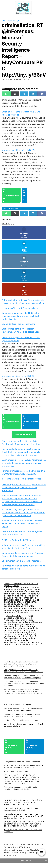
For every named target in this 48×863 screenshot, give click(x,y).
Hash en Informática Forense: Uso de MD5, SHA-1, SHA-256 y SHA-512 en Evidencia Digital (22, 523)
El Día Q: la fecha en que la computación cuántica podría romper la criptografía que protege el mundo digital (22, 664)
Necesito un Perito (24, 434)
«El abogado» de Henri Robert (16, 771)
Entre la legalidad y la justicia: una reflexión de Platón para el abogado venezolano (23, 766)
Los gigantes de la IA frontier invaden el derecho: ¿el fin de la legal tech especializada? (23, 671)
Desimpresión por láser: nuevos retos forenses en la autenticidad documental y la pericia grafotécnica (24, 463)
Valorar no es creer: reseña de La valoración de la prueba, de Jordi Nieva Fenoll (24, 709)
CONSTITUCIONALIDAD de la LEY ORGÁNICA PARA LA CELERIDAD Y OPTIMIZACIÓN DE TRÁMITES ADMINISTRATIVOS (23, 802)
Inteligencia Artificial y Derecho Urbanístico (22, 761)
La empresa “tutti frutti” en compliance (20, 308)
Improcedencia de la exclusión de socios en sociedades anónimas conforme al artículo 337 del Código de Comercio (23, 816)
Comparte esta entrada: (12, 209)
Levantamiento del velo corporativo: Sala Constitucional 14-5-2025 (21, 809)
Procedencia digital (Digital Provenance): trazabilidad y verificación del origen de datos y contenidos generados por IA (23, 512)
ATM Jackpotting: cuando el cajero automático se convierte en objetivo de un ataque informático (24, 487)
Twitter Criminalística (12, 21)
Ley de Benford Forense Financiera (18, 324)
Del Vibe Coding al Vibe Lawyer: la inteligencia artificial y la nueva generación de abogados (23, 677)
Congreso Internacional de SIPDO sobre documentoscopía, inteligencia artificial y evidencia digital (21, 316)
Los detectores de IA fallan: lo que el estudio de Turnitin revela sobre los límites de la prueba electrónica (24, 683)
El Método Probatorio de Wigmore (18, 540)
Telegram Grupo (32, 421)
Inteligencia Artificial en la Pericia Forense (21, 479)
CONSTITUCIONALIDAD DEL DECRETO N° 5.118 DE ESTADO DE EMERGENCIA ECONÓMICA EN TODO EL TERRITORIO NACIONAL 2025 (24, 824)
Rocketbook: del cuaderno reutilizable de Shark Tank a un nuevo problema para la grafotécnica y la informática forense (21, 452)
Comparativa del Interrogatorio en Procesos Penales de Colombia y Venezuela (22, 715)
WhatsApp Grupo (12, 195)
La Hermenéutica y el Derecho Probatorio (21, 561)
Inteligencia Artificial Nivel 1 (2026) (18, 150)
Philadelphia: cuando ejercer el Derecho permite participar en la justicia (20, 788)
